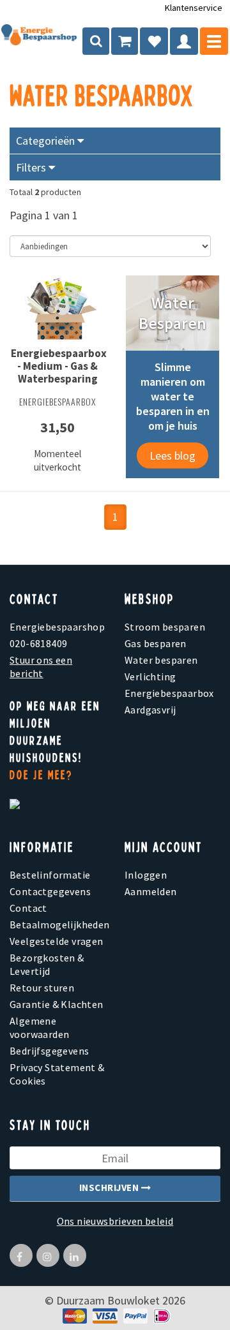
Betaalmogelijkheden (57, 924)
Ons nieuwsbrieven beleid (115, 1221)
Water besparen (161, 660)
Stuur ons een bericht (41, 667)
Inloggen (146, 874)
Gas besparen (156, 643)
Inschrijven (110, 1187)
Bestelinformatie (50, 874)
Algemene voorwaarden (39, 1027)
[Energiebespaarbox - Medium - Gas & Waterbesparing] (57, 311)
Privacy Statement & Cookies (57, 1074)
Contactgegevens (50, 891)
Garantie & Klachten (56, 1004)
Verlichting (150, 676)
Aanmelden (151, 891)
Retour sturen (42, 987)
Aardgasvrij (150, 709)
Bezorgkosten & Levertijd (47, 964)
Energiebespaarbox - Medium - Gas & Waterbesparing (59, 366)
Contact (28, 908)
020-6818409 (38, 643)
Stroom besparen (165, 626)
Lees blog (172, 455)
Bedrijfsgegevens (49, 1050)
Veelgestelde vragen (56, 941)
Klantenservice (193, 7)
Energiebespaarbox (169, 693)
